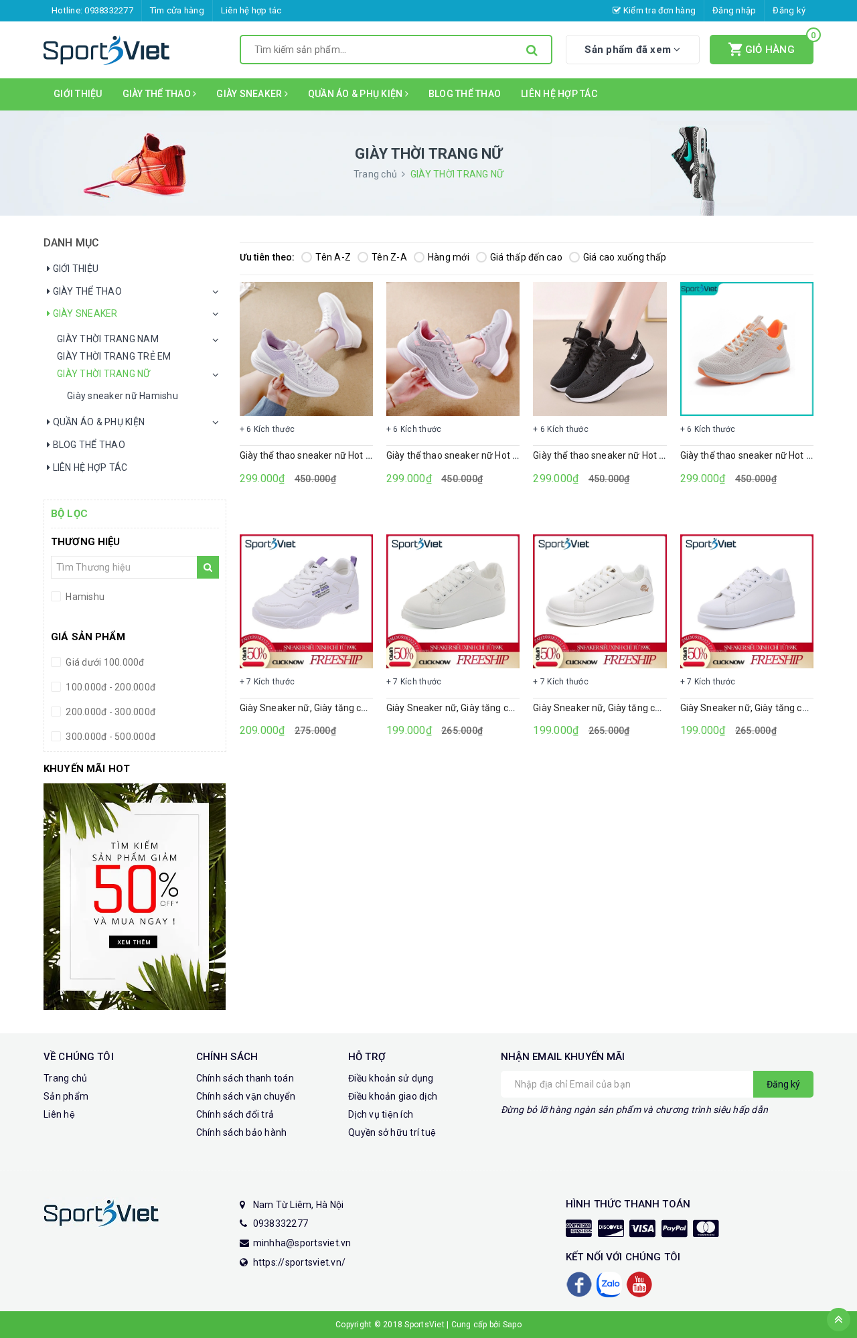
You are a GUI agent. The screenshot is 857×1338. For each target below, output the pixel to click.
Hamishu (84, 596)
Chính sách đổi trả (235, 1114)
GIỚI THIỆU (78, 93)
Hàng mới (448, 257)
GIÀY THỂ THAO (158, 93)
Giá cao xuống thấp (625, 257)
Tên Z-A (389, 257)
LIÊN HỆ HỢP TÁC (559, 93)
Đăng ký (789, 10)
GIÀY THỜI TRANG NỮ (104, 373)
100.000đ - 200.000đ (109, 687)
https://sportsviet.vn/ (299, 1262)
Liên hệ (59, 1114)
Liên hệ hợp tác (251, 10)
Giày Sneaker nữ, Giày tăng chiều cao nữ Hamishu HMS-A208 (370, 707)
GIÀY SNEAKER (250, 93)
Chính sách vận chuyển (245, 1096)
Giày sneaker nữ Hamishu (122, 395)
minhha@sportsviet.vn (302, 1243)
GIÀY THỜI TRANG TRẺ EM (114, 356)
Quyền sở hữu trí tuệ (392, 1132)
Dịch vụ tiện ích (380, 1114)
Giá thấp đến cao (526, 257)
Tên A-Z (333, 257)
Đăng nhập (734, 10)
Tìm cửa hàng (177, 10)
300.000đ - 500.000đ (109, 736)
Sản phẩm (66, 1096)
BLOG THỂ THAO (464, 93)
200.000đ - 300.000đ (109, 712)
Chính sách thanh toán (245, 1078)
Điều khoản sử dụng (391, 1078)
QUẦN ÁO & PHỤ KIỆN (356, 93)
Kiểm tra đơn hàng (658, 10)
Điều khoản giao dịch (392, 1096)
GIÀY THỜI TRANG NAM (108, 338)
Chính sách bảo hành (241, 1132)
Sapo (512, 1324)
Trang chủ (65, 1078)
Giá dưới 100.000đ (104, 662)
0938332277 (108, 10)
